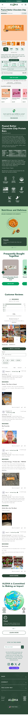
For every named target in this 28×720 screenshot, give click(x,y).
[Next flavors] (26, 86)
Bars (5, 7)
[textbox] (14, 354)
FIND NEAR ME (14, 118)
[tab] (4, 44)
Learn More (14, 632)
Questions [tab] (12, 345)
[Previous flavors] (24, 86)
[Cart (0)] (25, 4)
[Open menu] (2, 4)
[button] (7, 13)
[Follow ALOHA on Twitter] (16, 664)
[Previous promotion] (1, 1)
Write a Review (17, 349)
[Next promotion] (27, 1)
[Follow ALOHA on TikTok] (19, 664)
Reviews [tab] (5, 345)
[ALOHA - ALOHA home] (14, 4)
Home (2, 7)
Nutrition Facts (14, 52)
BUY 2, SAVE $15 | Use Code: (11, 1)
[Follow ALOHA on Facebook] (12, 664)
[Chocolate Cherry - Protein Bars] (16, 93)
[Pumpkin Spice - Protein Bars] (6, 93)
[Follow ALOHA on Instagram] (9, 664)
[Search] (22, 4)
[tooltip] (18, 318)
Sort (15, 367)
